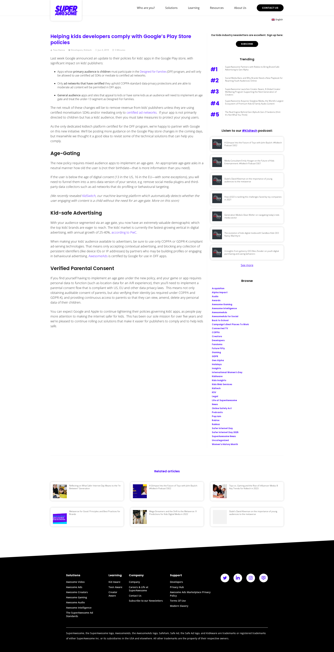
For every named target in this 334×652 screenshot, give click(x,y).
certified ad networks (142, 112)
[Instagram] (250, 578)
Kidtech (88, 50)
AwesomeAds (98, 256)
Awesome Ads (74, 587)
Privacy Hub (177, 587)
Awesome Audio (75, 602)
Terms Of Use (178, 600)
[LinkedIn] (237, 578)
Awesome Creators (77, 592)
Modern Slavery (179, 606)
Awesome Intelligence (79, 607)
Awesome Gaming (76, 597)
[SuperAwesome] (66, 10)
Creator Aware (113, 593)
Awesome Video (75, 582)
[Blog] (263, 578)
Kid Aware (114, 582)
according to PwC (124, 232)
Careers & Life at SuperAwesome (138, 588)
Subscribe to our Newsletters (146, 600)
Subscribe (247, 43)
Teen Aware (115, 587)
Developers (77, 50)
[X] (225, 578)
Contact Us (270, 8)
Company (134, 582)
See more (247, 265)
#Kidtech (249, 130)
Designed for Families (153, 72)
